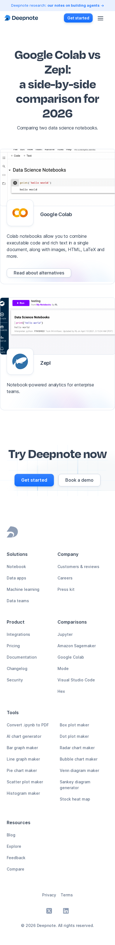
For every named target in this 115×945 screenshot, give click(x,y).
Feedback (16, 857)
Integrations (18, 634)
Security (15, 680)
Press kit (66, 589)
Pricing (13, 645)
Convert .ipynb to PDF (28, 724)
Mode (63, 668)
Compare (15, 869)
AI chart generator (24, 736)
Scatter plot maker (25, 781)
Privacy (49, 894)
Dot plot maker (74, 736)
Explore (14, 846)
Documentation (22, 657)
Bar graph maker (22, 747)
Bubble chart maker (78, 759)
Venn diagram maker (79, 770)
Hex (61, 691)
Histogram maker (23, 793)
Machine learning (23, 589)
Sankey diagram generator (75, 784)
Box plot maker (74, 724)
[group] (39, 273)
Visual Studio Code (76, 680)
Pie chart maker (22, 770)
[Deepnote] (21, 18)
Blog (11, 834)
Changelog (17, 668)
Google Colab (71, 657)
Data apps (16, 578)
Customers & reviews (78, 566)
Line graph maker (23, 759)
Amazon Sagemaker (77, 645)
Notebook (16, 566)
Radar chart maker (77, 747)
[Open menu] (100, 17)
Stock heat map (75, 799)
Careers (65, 578)
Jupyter (65, 634)
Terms (67, 894)
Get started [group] (78, 18)
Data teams (18, 600)
